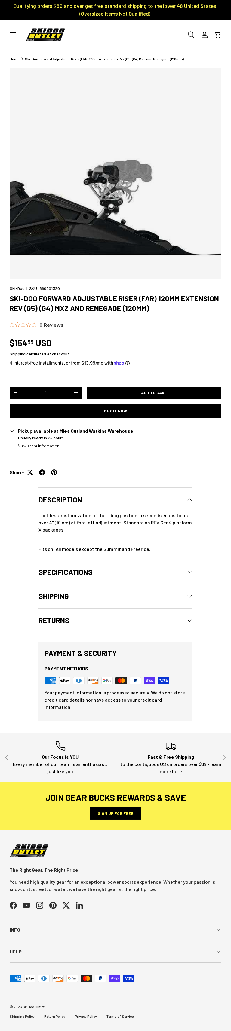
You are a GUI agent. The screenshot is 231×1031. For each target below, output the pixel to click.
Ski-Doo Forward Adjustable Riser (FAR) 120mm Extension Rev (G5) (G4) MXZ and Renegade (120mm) (104, 59)
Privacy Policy (86, 1016)
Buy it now (115, 410)
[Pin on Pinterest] (54, 472)
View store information (38, 445)
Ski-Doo (17, 288)
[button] (217, 34)
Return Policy (54, 1016)
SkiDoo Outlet (34, 1007)
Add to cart (154, 392)
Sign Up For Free (115, 813)
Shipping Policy (22, 1016)
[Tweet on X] (30, 472)
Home (14, 59)
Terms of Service (120, 1016)
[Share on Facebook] (42, 472)
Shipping (18, 353)
